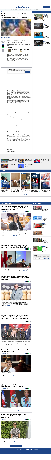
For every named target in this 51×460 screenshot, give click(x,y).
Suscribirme (46, 258)
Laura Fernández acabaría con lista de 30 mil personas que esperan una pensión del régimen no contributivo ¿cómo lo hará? (46, 18)
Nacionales (4, 11)
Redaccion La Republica (7, 37)
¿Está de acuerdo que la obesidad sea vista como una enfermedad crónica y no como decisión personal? (45, 191)
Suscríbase (35, 449)
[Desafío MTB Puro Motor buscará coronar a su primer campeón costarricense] (21, 50)
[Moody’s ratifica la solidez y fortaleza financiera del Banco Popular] (38, 26)
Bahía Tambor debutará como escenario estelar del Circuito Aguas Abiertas (12, 160)
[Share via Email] (3, 49)
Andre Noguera (4, 419)
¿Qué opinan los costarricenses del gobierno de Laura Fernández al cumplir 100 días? (15, 385)
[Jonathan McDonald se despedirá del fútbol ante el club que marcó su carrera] (9, 50)
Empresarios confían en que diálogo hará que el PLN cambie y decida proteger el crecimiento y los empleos (15, 277)
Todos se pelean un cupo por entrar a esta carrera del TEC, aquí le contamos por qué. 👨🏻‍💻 (35, 190)
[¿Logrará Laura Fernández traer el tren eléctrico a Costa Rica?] (25, 181)
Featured (44, 24)
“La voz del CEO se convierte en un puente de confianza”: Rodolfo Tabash (45, 233)
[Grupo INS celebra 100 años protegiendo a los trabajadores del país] (38, 43)
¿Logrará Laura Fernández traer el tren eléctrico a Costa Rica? (25, 190)
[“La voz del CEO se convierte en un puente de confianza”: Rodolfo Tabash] (37, 233)
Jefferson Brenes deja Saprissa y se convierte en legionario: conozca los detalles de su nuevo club (12, 165)
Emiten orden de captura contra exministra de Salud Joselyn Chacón (14, 350)
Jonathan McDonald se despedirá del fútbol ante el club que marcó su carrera (14, 50)
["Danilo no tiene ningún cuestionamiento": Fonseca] (16, 27)
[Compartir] (3, 51)
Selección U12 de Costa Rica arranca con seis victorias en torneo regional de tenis (45, 160)
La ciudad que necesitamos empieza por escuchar (29, 165)
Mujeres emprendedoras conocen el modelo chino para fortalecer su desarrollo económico (15, 246)
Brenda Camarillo (4, 321)
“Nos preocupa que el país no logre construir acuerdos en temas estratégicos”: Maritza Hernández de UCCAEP (14, 208)
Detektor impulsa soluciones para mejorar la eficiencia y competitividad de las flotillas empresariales (45, 226)
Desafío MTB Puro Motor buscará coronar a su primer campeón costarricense (26, 50)
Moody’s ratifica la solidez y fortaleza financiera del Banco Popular (46, 26)
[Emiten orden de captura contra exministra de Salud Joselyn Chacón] (16, 363)
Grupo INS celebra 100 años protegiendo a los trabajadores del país (46, 43)
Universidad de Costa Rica (21, 269)
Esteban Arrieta (4, 211)
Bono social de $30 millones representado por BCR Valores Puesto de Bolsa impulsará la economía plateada (45, 241)
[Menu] (2, 7)
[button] (46, 7)
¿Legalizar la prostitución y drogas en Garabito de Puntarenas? (5, 190)
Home (2, 11)
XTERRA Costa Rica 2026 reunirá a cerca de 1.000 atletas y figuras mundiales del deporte (29, 160)
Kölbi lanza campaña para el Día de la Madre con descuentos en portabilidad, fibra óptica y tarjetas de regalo (45, 249)
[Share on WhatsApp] (3, 47)
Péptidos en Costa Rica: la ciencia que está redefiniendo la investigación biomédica (45, 219)
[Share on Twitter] (3, 46)
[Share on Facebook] (3, 44)
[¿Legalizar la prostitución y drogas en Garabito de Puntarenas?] (5, 181)
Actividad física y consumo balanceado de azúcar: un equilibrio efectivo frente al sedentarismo (13, 416)
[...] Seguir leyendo (16, 235)
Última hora (45, 14)
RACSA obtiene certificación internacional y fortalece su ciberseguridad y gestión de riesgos (46, 35)
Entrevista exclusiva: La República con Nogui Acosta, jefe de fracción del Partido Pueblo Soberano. (15, 191)
